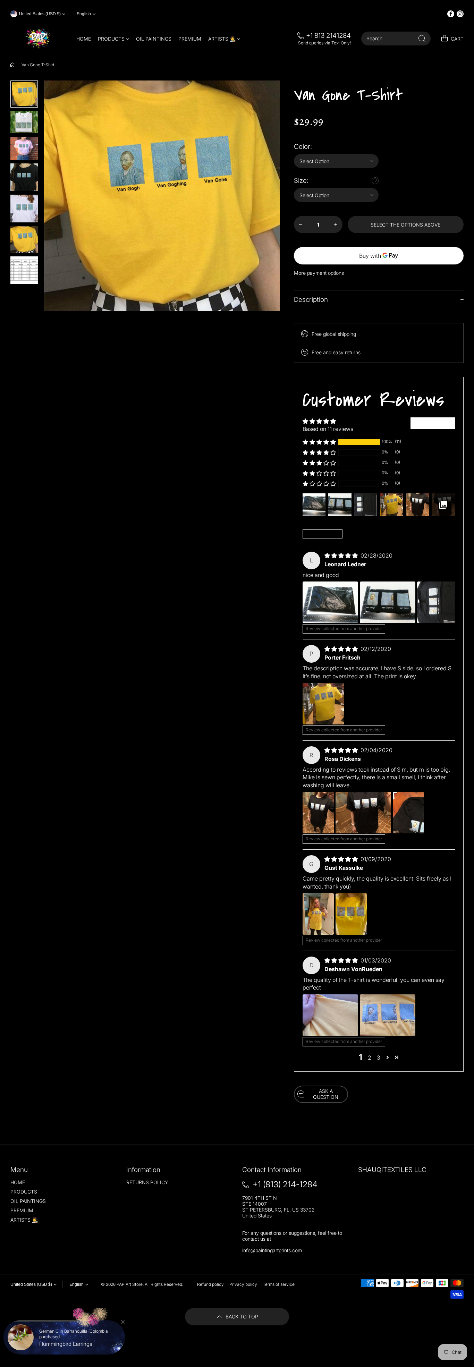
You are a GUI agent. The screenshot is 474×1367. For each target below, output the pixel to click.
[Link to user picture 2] (387, 602)
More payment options (319, 273)
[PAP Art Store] (38, 38)
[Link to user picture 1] (330, 602)
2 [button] (369, 1057)
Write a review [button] (432, 423)
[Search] (422, 38)
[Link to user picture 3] (445, 602)
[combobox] (396, 38)
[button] (319, 442)
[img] (341, 555)
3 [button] (378, 1057)
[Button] (375, 180)
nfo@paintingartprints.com (272, 1250)
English (84, 13)
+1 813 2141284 (328, 36)
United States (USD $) (31, 1284)
